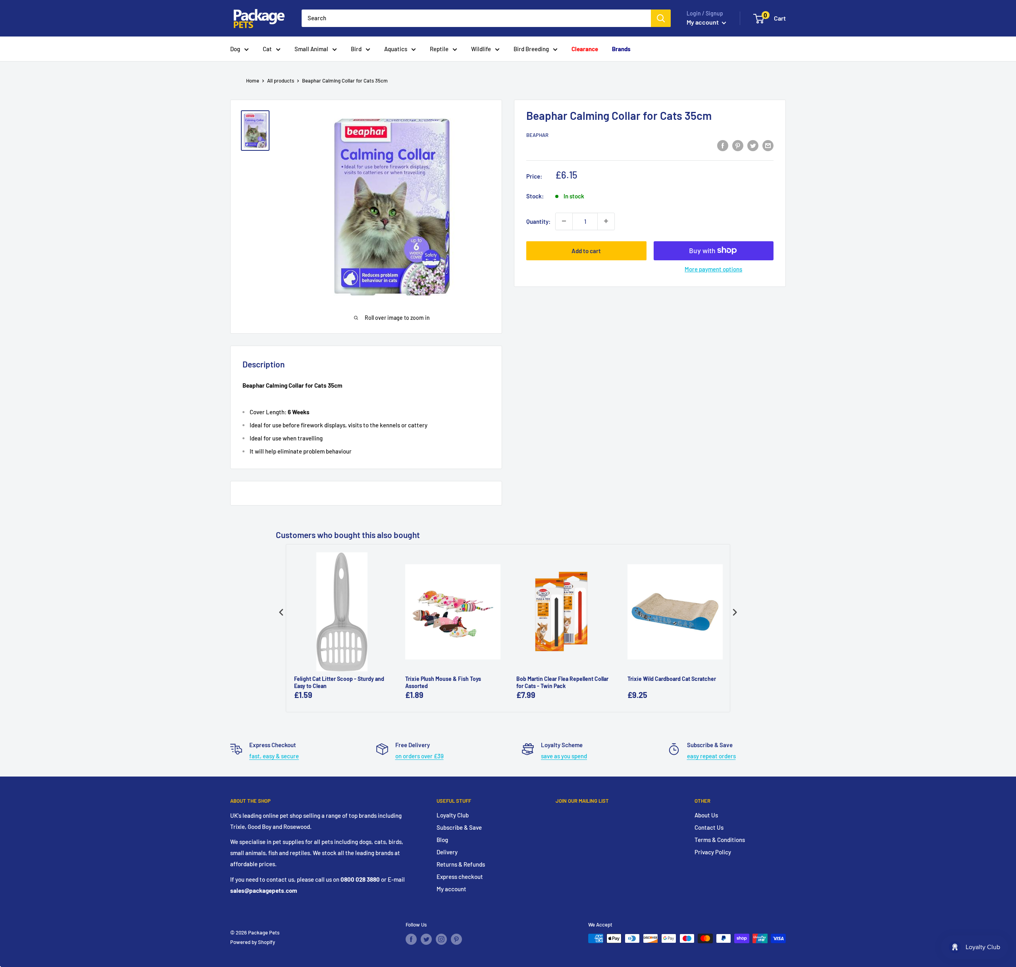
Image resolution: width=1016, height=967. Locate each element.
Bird (356, 48)
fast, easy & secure (274, 755)
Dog (235, 48)
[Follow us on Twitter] (426, 939)
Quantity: (538, 221)
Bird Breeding (531, 48)
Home (252, 80)
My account (703, 22)
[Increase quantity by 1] (606, 221)
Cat (267, 48)
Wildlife (481, 48)
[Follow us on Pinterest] (456, 939)
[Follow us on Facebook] (411, 939)
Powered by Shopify (252, 942)
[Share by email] (768, 145)
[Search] (661, 18)
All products (280, 80)
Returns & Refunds (461, 864)
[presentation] (281, 612)
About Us (706, 815)
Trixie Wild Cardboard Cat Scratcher (671, 678)
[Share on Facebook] (722, 145)
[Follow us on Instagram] (441, 939)
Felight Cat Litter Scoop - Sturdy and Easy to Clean (339, 682)
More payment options (713, 268)
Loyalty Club (453, 815)
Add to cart (586, 250)
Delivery (447, 851)
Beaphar (537, 135)
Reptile (439, 48)
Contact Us (709, 827)
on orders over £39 (419, 755)
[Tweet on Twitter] (752, 145)
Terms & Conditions (720, 839)
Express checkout (460, 876)
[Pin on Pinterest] (737, 145)
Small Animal (311, 48)
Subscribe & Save (459, 827)
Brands (621, 48)
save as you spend (564, 755)
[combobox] (476, 18)
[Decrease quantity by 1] (564, 221)
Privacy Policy (713, 851)
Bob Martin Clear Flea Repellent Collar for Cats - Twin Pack (562, 682)
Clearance (585, 48)
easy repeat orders (711, 755)
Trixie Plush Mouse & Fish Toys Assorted (443, 682)
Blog (442, 839)
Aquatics (395, 48)
